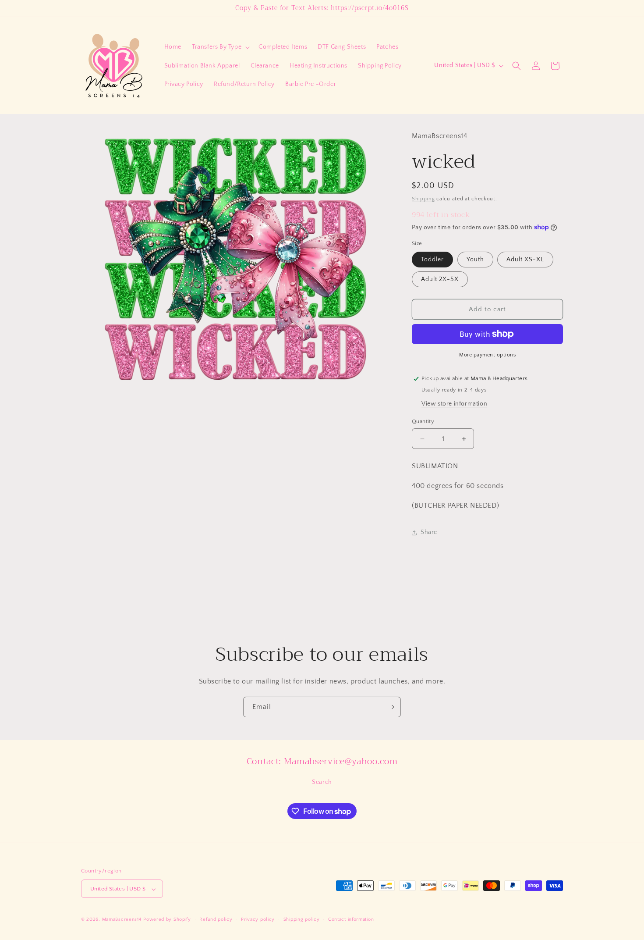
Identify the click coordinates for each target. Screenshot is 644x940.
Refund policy (215, 919)
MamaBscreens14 (122, 919)
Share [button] (429, 532)
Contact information (351, 919)
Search (322, 782)
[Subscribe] (390, 707)
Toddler (432, 259)
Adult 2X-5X (440, 279)
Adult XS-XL (525, 259)
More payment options (487, 355)
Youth (475, 259)
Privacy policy (258, 919)
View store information (454, 403)
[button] (220, 47)
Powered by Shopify (167, 919)
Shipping (423, 199)
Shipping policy (301, 919)
